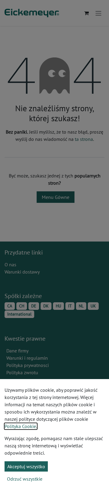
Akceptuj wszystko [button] (26, 466)
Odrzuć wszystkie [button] (24, 479)
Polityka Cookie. (21, 426)
